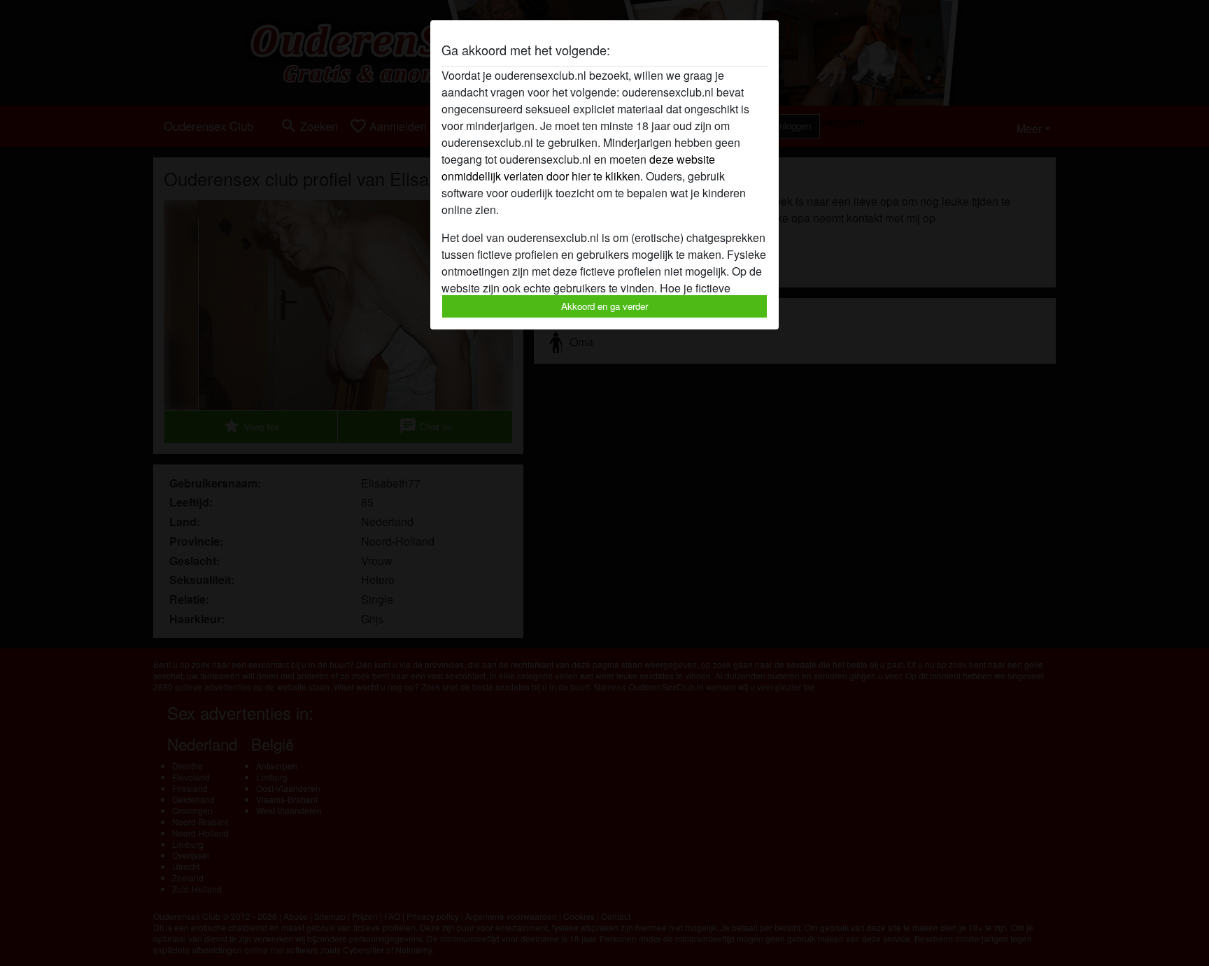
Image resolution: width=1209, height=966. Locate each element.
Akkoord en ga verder (604, 306)
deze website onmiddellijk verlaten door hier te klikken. (578, 167)
